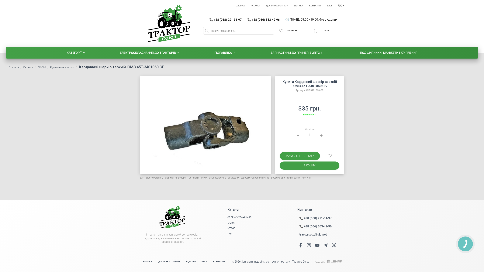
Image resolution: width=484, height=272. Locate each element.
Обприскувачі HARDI (239, 217)
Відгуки (298, 5)
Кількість (310, 129)
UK (340, 5)
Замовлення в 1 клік (299, 155)
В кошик (310, 165)
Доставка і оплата (277, 5)
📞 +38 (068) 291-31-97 (225, 20)
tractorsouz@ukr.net (313, 234)
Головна (239, 5)
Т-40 (229, 234)
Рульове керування (62, 67)
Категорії (74, 53)
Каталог (255, 5)
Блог (330, 5)
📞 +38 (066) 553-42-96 (263, 20)
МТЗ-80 (231, 228)
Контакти (315, 5)
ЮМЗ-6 (41, 67)
